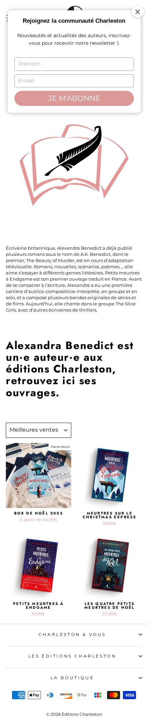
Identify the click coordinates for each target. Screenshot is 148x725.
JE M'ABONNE (74, 98)
